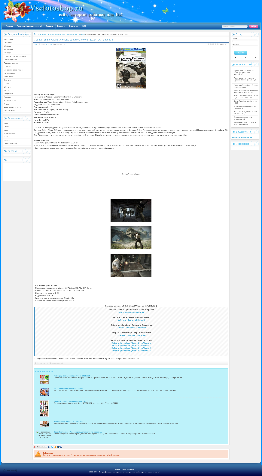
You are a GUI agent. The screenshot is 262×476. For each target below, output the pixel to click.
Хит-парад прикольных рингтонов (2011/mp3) (72, 376)
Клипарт (7, 53)
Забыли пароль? (250, 58)
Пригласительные (11, 63)
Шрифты (7, 87)
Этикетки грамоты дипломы (15, 56)
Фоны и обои (9, 77)
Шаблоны (7, 46)
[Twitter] (52, 447)
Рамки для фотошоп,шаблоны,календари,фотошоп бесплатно (58, 34)
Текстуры (7, 80)
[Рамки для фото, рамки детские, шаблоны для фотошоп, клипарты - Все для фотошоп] (91, 22)
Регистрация (239, 58)
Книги (6, 137)
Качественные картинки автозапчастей (243, 118)
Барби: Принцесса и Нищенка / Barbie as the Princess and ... (246, 91)
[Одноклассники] (54, 447)
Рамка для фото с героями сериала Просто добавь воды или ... (245, 80)
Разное (7, 140)
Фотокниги (8, 43)
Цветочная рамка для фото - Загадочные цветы (245, 123)
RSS (84, 26)
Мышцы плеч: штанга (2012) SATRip (68, 422)
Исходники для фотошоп (13, 70)
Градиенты (8, 94)
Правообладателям (127, 469)
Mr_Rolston (49, 44)
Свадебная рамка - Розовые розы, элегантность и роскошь (78, 432)
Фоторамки (8, 39)
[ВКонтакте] (49, 447)
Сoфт (6, 123)
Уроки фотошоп (10, 101)
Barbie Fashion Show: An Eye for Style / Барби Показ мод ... (246, 97)
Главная (9, 26)
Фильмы (7, 127)
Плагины (7, 97)
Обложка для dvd (10, 60)
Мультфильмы (9, 133)
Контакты (61, 26)
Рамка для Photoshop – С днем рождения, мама (245, 86)
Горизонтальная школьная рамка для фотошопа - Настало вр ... (244, 73)
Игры (6, 130)
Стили (6, 84)
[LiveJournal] (60, 447)
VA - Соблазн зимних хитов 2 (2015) (68, 389)
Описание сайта (10, 144)
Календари (8, 49)
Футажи (7, 104)
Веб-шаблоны (9, 111)
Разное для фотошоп (12, 107)
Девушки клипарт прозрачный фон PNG (70, 401)
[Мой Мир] (57, 447)
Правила (49, 26)
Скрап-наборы (9, 73)
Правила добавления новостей (29, 26)
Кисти (6, 90)
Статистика (73, 26)
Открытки (7, 66)
